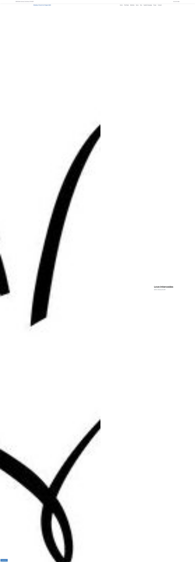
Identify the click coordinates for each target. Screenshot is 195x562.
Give (141, 5)
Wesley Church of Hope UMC (42, 5)
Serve (137, 5)
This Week (126, 5)
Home (121, 5)
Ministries (132, 5)
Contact (160, 5)
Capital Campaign (148, 5)
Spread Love (4, 560)
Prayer (154, 5)
